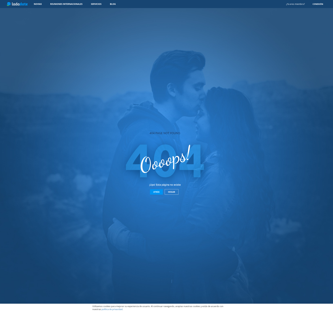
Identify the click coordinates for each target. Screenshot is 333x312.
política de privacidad (112, 309)
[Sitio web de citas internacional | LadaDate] (17, 4)
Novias (38, 4)
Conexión (318, 4)
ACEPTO (233, 308)
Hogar (171, 192)
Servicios (96, 4)
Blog (113, 4)
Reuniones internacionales (66, 4)
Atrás (156, 192)
